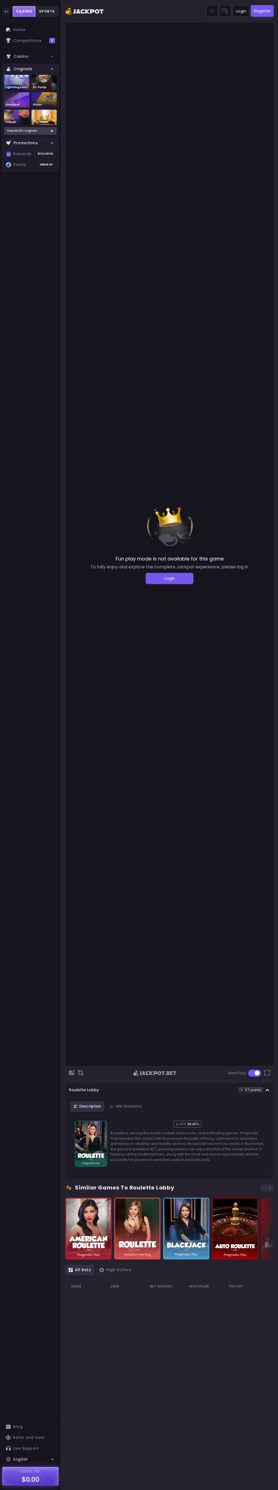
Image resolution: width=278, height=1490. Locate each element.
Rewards (33, 154)
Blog (18, 1426)
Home (19, 29)
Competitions (33, 40)
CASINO (24, 11)
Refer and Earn (29, 1437)
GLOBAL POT (30, 1471)
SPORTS (47, 11)
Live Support (26, 1448)
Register (262, 11)
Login (241, 11)
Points (33, 164)
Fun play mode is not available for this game (170, 558)
